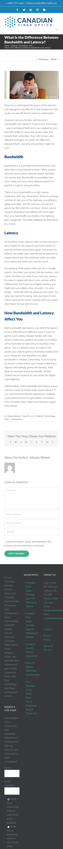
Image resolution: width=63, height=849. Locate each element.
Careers (48, 629)
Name (8, 767)
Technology (49, 416)
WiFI (6, 419)
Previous (43, 59)
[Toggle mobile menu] (57, 29)
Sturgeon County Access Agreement (32, 650)
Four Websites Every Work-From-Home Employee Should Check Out (31, 697)
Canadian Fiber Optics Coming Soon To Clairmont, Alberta (31, 594)
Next (53, 59)
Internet (40, 416)
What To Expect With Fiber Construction (32, 669)
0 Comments (16, 419)
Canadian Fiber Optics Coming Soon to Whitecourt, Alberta (32, 625)
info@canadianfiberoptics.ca (42, 3)
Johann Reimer (14, 416)
